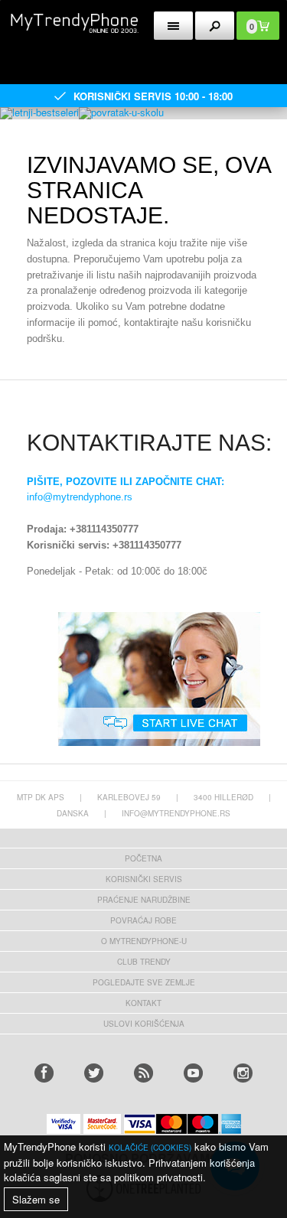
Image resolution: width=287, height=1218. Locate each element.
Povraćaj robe (143, 920)
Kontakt (143, 1003)
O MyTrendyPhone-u (144, 941)
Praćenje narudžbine (144, 899)
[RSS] (143, 1073)
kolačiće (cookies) (150, 1147)
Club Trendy (144, 961)
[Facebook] (44, 1073)
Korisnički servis (144, 879)
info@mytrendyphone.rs (79, 497)
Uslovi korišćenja (143, 1023)
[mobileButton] (214, 25)
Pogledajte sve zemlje (144, 982)
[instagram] (243, 1073)
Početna (143, 858)
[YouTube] (193, 1073)
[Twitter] (93, 1073)
